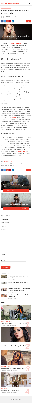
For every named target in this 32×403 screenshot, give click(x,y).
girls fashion (13, 163)
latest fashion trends (21, 163)
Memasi (8, 16)
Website (3, 260)
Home (13, 399)
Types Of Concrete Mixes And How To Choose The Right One (19, 295)
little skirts (13, 117)
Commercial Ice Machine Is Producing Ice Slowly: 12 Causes (18, 276)
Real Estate (4, 388)
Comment (3, 229)
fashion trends (7, 163)
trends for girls (11, 165)
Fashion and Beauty (6, 7)
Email (3, 254)
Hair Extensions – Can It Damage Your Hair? (13, 345)
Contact (18, 399)
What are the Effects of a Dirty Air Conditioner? (14, 323)
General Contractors (6, 321)
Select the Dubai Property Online (10, 390)
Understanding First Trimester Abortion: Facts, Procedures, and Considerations (19, 289)
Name (3, 249)
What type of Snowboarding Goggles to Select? (14, 368)
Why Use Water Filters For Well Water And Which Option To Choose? (18, 283)
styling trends (4, 165)
